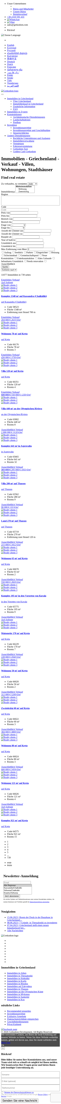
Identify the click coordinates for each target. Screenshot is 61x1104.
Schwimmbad (10, 255)
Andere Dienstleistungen (18, 135)
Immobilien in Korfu (16, 981)
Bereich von (7, 219)
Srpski (10, 78)
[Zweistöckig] (25, 191)
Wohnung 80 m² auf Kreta (14, 745)
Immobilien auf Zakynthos (19, 986)
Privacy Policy (43, 1094)
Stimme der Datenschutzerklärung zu (19, 1092)
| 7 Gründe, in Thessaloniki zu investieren (32, 922)
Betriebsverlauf (20, 14)
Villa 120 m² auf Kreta (12, 371)
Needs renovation (35, 261)
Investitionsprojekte (22, 127)
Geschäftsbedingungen (17, 1021)
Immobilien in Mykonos (18, 994)
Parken (29, 252)
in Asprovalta (7, 451)
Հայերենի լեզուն (17, 53)
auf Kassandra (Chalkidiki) (13, 302)
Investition (12, 125)
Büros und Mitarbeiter (23, 9)
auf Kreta (5, 339)
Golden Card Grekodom (24, 151)
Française (11, 67)
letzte (9, 865)
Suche (5, 267)
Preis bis (5, 216)
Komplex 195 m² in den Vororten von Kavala (23, 596)
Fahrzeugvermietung (22, 146)
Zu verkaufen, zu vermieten (14, 183)
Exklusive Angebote (16, 1016)
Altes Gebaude (45, 258)
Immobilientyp (8, 191)
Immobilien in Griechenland (20, 98)
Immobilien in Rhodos (17, 983)
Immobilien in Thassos (17, 989)
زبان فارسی (13, 72)
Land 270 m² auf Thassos (14, 521)
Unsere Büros (19, 11)
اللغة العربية (13, 86)
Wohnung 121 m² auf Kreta (15, 783)
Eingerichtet (42, 252)
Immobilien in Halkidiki (18, 978)
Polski (10, 75)
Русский (11, 50)
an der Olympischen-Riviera (14, 414)
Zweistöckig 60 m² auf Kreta (15, 708)
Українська (12, 83)
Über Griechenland (22, 101)
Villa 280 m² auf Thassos (13, 483)
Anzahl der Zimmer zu (11, 234)
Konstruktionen (14, 114)
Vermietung (18, 143)
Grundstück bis (8, 246)
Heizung (55, 252)
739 (9, 857)
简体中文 (12, 58)
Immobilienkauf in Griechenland (28, 104)
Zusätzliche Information (24, 106)
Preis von (5, 212)
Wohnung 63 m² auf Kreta (14, 558)
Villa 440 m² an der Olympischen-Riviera (21, 408)
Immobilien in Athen (16, 973)
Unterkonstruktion (25, 258)
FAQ (15, 109)
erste (9, 862)
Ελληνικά (11, 48)
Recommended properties (19, 1011)
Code (3, 207)
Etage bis (5, 227)
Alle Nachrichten (15, 930)
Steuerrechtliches (21, 133)
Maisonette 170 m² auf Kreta (15, 633)
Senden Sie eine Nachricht (19, 1100)
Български (12, 56)
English (10, 45)
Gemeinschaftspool (29, 255)
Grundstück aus (8, 243)
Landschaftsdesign (21, 119)
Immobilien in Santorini (18, 997)
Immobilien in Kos (16, 999)
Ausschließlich (8, 264)
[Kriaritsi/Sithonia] (18, 893)
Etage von (6, 225)
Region (4, 194)
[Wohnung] (25, 189)
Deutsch (11, 61)
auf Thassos (6, 489)
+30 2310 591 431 (15, 17)
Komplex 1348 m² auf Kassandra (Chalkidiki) (24, 296)
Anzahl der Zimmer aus (12, 230)
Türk (9, 80)
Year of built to (8, 240)
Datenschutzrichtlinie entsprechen (39, 902)
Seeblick (19, 252)
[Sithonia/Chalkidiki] (18, 890)
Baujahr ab (6, 237)
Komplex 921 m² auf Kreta (14, 820)
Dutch (10, 64)
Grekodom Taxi (20, 149)
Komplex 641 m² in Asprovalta (16, 446)
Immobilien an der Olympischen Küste (25, 991)
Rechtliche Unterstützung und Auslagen (31, 138)
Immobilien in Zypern (17, 112)
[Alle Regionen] (18, 885)
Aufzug (7, 252)
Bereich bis (6, 222)
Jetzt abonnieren (12, 896)
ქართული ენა (14, 69)
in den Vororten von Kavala (14, 601)
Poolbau (17, 122)
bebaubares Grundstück (12, 261)
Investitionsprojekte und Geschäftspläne (31, 130)
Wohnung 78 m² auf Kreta (14, 333)
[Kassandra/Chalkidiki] (18, 888)
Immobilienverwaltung (23, 141)
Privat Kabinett (14, 1024)
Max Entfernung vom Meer (14, 249)
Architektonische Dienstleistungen (29, 117)
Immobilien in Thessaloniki (20, 975)
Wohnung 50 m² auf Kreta (14, 670)
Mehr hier (5, 1042)
